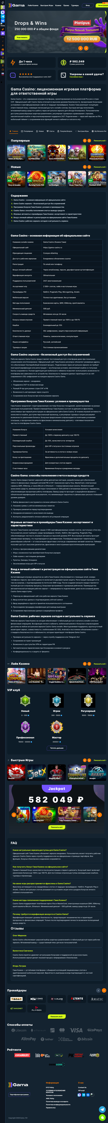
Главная (15, 131)
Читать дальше (56, 748)
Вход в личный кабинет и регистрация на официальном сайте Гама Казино (45, 217)
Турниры (75, 5)
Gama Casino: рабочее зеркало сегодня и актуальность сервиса (41, 221)
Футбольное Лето (101, 131)
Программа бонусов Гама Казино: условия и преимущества (39, 207)
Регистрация (22, 37)
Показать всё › (100, 141)
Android (3, 78)
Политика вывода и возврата (57, 1101)
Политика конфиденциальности (58, 1104)
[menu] (3, 2)
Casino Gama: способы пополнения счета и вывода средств (39, 210)
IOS (4, 82)
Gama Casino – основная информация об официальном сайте (39, 200)
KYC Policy (50, 1087)
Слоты (51, 131)
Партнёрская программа (19, 1094)
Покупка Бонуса (66, 131)
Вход (88, 5)
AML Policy (50, 1098)
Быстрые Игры (46, 5)
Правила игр (50, 1108)
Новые (41, 131)
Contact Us (82, 1087)
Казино (58, 5)
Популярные (28, 131)
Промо (66, 5)
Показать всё (57, 827)
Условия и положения (54, 1095)
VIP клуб (81, 1090)
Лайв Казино (33, 5)
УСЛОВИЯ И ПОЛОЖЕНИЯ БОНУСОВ (55, 1091)
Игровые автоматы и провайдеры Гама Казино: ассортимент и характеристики (47, 214)
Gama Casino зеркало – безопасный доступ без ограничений (39, 203)
